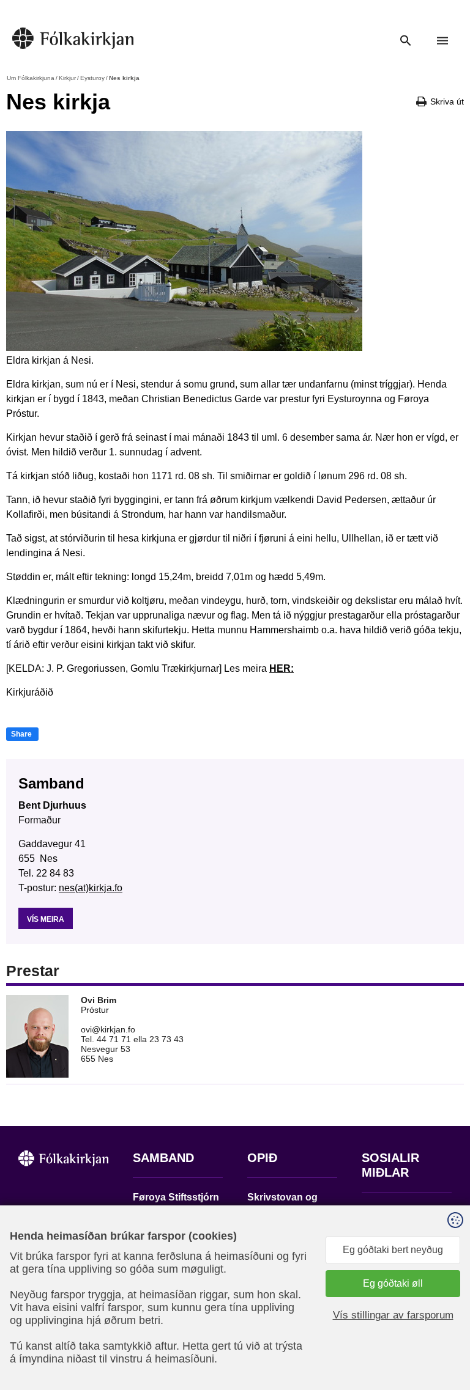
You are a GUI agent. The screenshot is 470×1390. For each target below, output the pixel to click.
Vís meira (45, 919)
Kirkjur (67, 78)
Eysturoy (92, 78)
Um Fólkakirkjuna (30, 78)
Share (21, 734)
